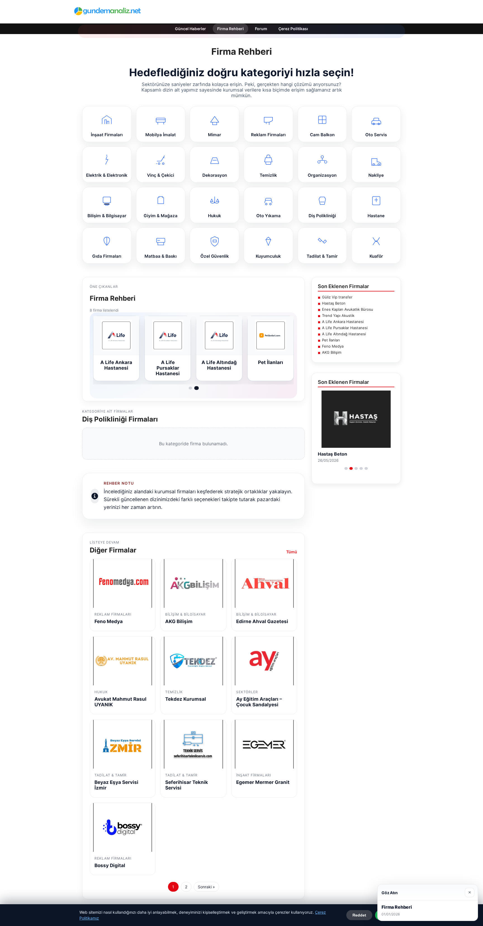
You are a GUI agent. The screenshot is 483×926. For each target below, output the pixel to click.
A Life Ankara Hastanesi (343, 321)
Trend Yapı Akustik (338, 315)
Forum (261, 28)
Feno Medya (333, 346)
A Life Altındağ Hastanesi (344, 334)
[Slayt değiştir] (346, 468)
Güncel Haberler (190, 28)
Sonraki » (206, 886)
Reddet (359, 915)
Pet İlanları (331, 340)
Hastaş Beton (333, 303)
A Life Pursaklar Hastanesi (345, 328)
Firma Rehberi (230, 28)
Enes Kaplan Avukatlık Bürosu (347, 309)
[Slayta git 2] (196, 388)
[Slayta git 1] (190, 388)
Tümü (291, 551)
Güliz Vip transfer (337, 297)
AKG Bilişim (331, 352)
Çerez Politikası (293, 28)
